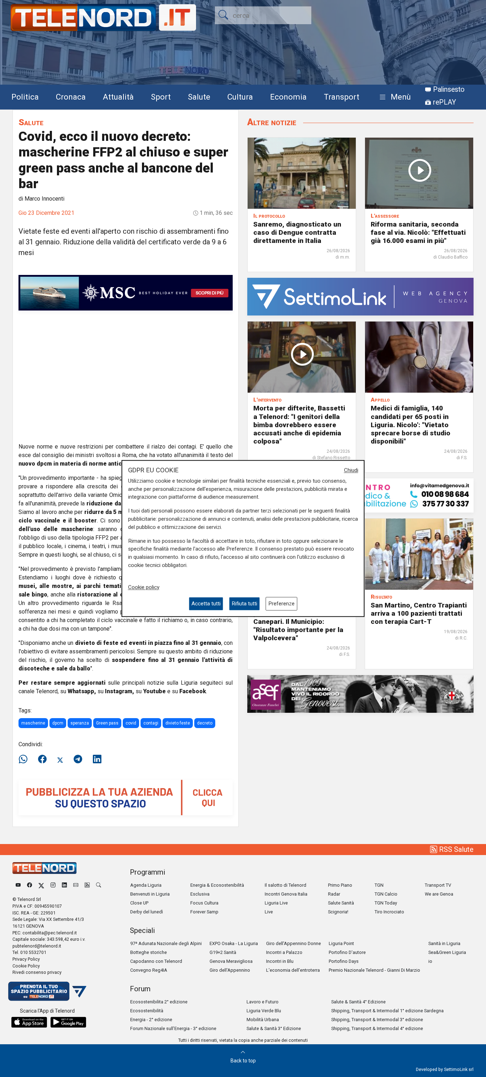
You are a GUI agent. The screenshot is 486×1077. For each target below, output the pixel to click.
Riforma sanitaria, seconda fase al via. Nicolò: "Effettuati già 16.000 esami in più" (418, 232)
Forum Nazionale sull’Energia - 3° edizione (173, 1028)
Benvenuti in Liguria (150, 894)
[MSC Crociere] (126, 292)
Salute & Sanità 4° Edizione (358, 1001)
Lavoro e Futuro (263, 1001)
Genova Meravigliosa (231, 961)
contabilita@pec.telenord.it (49, 932)
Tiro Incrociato (389, 911)
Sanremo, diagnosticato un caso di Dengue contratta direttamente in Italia (297, 232)
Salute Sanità (341, 903)
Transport (341, 96)
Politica (25, 96)
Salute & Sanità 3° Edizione (274, 1028)
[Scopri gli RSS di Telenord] (87, 885)
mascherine (33, 723)
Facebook (192, 691)
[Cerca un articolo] (98, 885)
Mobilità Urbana (263, 1019)
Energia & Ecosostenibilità (217, 885)
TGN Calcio (386, 894)
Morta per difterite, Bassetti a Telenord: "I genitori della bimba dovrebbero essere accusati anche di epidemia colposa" (299, 424)
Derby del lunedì (146, 911)
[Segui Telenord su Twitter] (41, 885)
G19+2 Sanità (223, 952)
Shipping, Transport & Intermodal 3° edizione (377, 1019)
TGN (379, 885)
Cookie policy (143, 587)
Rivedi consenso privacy (37, 972)
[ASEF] (360, 693)
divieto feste (177, 723)
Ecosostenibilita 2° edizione (158, 1001)
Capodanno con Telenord (156, 961)
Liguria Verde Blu (264, 1010)
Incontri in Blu (280, 961)
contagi (150, 723)
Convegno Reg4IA (148, 970)
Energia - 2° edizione (151, 1019)
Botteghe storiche (148, 952)
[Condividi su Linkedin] (97, 759)
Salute (199, 96)
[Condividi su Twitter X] (60, 759)
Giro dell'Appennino (230, 970)
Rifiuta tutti (244, 603)
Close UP (139, 903)
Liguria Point (341, 943)
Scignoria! (338, 911)
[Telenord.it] (47, 990)
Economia (288, 96)
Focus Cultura (204, 903)
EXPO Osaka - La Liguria (234, 943)
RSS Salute (455, 849)
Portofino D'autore (347, 952)
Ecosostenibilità (146, 1010)
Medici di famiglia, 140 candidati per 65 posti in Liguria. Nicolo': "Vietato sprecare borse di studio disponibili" (410, 424)
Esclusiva (200, 894)
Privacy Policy (26, 959)
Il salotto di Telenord (285, 885)
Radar (334, 894)
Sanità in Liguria (444, 943)
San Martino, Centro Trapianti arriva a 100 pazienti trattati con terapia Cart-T (419, 613)
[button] (393, 97)
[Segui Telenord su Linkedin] (64, 885)
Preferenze (281, 603)
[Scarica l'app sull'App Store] (29, 1022)
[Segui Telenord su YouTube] (18, 885)
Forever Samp (204, 911)
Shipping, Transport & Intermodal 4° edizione (377, 1028)
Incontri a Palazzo (284, 952)
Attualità (118, 96)
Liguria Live (276, 903)
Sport (161, 96)
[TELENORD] (44, 868)
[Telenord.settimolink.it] (126, 797)
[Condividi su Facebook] (42, 759)
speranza (79, 723)
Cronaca (71, 96)
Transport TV (438, 885)
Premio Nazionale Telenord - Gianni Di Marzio (374, 970)
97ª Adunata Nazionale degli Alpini (166, 943)
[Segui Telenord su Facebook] (29, 885)
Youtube (154, 691)
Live (269, 911)
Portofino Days (344, 961)
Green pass (107, 723)
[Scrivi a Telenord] (75, 885)
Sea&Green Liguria (447, 952)
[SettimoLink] (360, 296)
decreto (204, 723)
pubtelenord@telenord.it (36, 946)
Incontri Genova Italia (286, 894)
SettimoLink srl (459, 1069)
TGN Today (386, 903)
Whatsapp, (82, 691)
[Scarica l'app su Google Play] (68, 1022)
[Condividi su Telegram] (78, 759)
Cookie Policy (26, 966)
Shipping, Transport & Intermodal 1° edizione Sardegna (387, 1010)
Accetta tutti (206, 603)
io (430, 961)
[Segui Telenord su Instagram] (53, 885)
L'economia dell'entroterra (293, 970)
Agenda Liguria (146, 885)
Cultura (240, 96)
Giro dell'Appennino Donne (293, 943)
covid (131, 723)
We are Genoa (439, 894)
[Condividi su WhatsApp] (25, 759)
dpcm (57, 723)
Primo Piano (340, 885)
